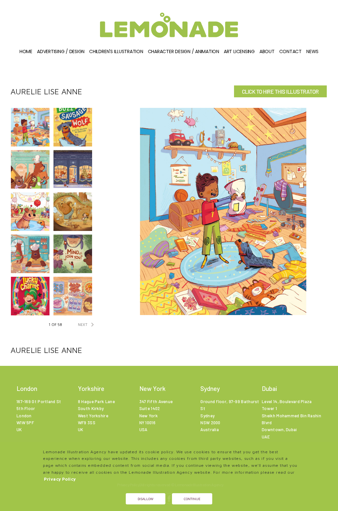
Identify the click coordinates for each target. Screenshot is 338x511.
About (267, 51)
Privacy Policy (60, 479)
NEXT (87, 324)
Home (25, 51)
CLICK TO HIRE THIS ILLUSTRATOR (280, 91)
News (312, 51)
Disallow (145, 499)
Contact (290, 51)
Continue (192, 499)
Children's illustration (116, 51)
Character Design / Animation (183, 51)
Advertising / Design (60, 51)
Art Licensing (239, 51)
